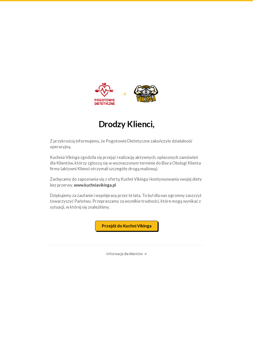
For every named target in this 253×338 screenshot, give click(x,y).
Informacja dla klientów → (126, 254)
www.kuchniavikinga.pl (95, 185)
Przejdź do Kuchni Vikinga (126, 225)
